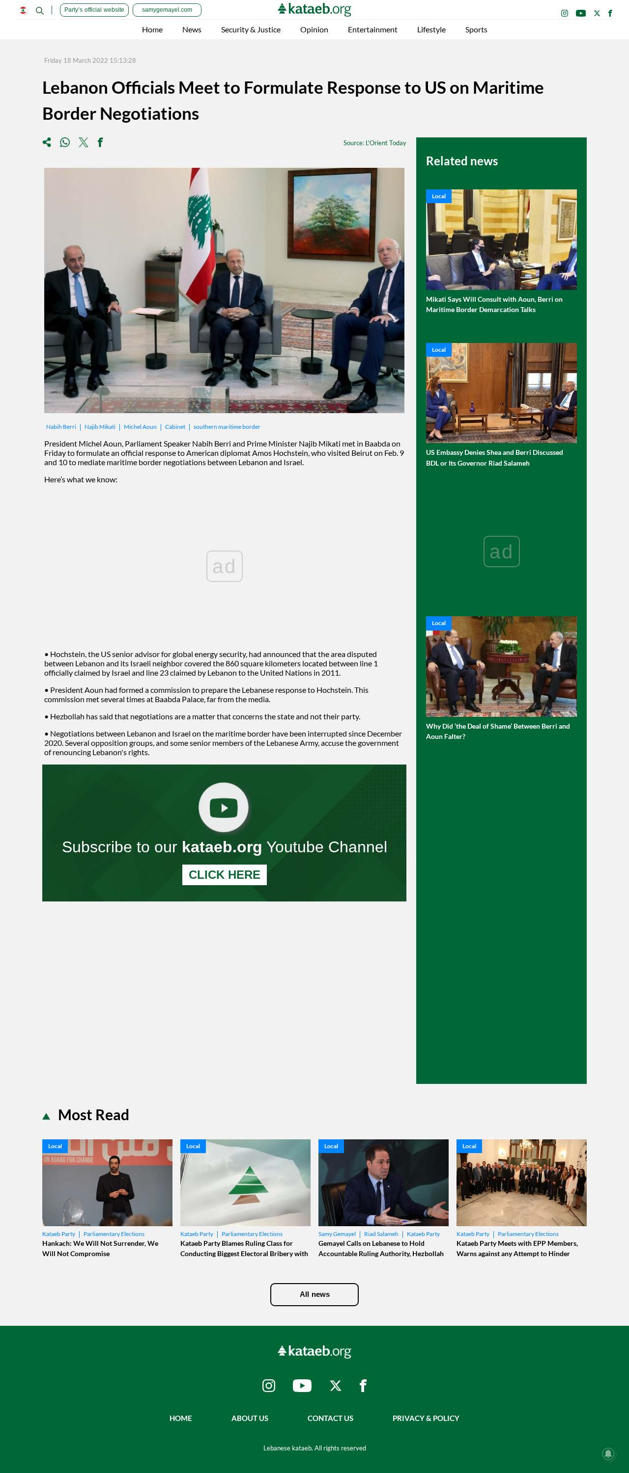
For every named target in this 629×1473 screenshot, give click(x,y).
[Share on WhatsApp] (65, 143)
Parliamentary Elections (114, 1233)
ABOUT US (249, 1418)
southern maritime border (227, 426)
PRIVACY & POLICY (426, 1418)
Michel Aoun (140, 426)
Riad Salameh (381, 1233)
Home (152, 29)
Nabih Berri (61, 426)
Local (439, 196)
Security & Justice (251, 29)
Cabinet (175, 426)
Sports (476, 29)
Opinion (314, 29)
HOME (181, 1418)
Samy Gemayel (337, 1233)
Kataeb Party (58, 1233)
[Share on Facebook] (100, 143)
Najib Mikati (100, 426)
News (191, 29)
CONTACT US (330, 1418)
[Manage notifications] (608, 1454)
